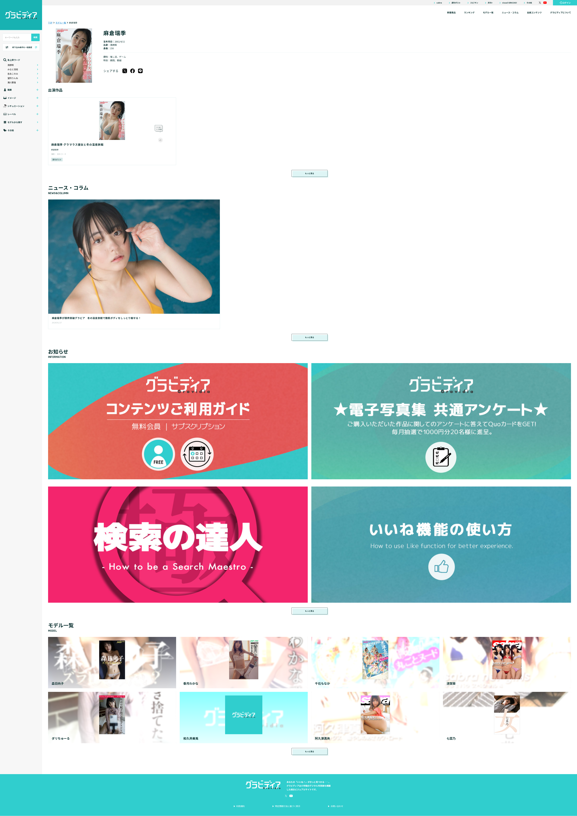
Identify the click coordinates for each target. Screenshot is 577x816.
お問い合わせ (337, 806)
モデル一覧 (488, 12)
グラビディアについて (560, 12)
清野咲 (11, 64)
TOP (50, 22)
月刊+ (490, 3)
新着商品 (451, 12)
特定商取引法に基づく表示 (287, 806)
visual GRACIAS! (509, 3)
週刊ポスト (456, 3)
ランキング (469, 12)
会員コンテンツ (534, 12)
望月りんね (13, 78)
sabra (439, 3)
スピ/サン (474, 3)
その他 (529, 3)
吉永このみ (13, 73)
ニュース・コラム (510, 12)
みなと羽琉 (13, 69)
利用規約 (240, 806)
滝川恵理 (12, 82)
